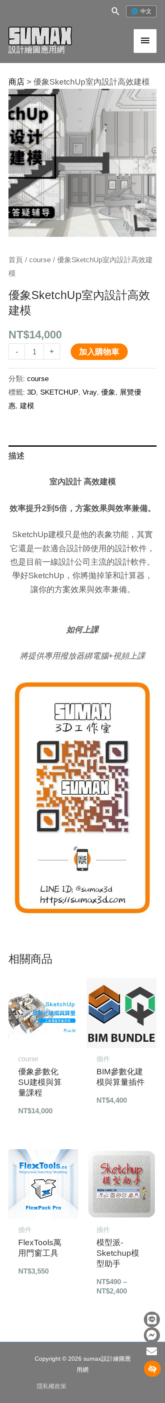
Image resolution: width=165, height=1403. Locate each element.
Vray (89, 392)
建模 (27, 406)
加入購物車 (99, 351)
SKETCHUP (59, 392)
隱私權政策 (51, 1386)
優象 (108, 392)
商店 (16, 81)
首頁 (15, 259)
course (40, 259)
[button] (115, 11)
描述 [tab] (16, 455)
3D (31, 392)
